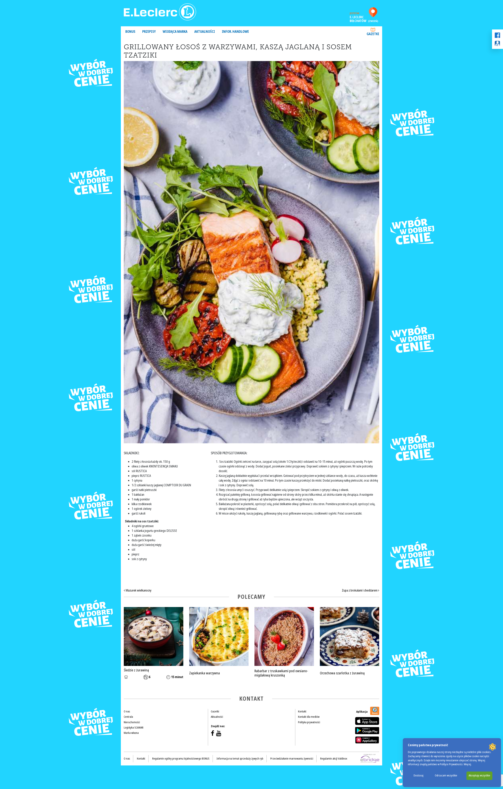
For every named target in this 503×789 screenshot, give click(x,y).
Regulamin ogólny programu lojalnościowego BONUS (180, 759)
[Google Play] (367, 730)
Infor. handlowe (235, 31)
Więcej (467, 764)
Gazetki (373, 34)
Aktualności (204, 31)
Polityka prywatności (309, 722)
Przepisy (149, 31)
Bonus (130, 31)
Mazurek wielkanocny (138, 590)
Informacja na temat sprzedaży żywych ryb (240, 759)
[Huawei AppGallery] (367, 740)
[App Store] (367, 721)
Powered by (370, 755)
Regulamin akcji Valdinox (333, 759)
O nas (127, 711)
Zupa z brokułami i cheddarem (360, 590)
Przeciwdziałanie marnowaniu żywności (291, 759)
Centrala (128, 717)
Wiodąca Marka (175, 31)
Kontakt (302, 711)
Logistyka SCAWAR (133, 728)
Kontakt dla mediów (308, 717)
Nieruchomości (132, 722)
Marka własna (131, 733)
